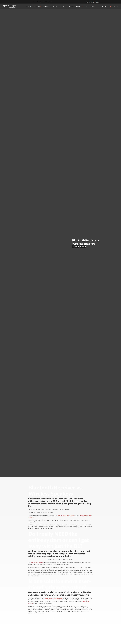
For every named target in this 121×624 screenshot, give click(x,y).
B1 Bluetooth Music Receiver (66, 515)
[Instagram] (76, 246)
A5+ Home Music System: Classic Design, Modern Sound (44, 1)
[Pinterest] (83, 246)
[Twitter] (78, 246)
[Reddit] (81, 246)
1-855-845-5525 (93, 1)
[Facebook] (73, 246)
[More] (85, 246)
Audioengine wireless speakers (53, 598)
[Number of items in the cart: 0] (117, 6)
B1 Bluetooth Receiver (37, 562)
